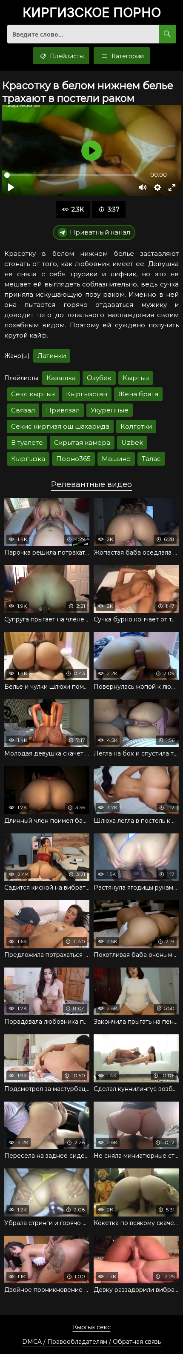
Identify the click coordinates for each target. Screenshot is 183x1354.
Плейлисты (66, 56)
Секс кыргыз (33, 394)
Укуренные (110, 410)
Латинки (51, 356)
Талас (151, 459)
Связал (23, 410)
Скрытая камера (82, 442)
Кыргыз (136, 378)
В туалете (27, 442)
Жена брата (138, 394)
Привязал (63, 410)
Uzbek (132, 442)
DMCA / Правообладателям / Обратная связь (91, 1341)
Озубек (99, 378)
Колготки (136, 426)
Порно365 (73, 459)
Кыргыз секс (92, 1327)
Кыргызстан (86, 394)
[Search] (167, 34)
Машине (116, 459)
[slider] (70, 175)
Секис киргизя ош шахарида (60, 426)
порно (92, 13)
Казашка (61, 378)
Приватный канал (100, 232)
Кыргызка (28, 459)
